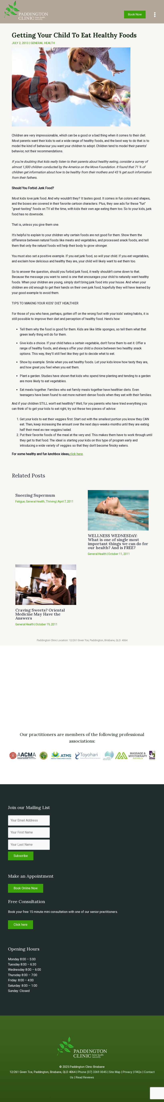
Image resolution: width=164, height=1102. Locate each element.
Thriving (51, 501)
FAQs (138, 1072)
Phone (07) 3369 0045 (92, 1072)
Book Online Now (26, 888)
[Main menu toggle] (155, 14)
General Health (43, 43)
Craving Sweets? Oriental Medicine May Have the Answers (40, 614)
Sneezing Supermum (35, 495)
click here (76, 454)
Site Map (114, 1072)
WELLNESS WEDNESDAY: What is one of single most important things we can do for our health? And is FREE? (118, 541)
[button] (135, 14)
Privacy (127, 1072)
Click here (20, 925)
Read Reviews (85, 1077)
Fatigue (20, 501)
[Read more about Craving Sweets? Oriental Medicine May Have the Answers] (45, 584)
